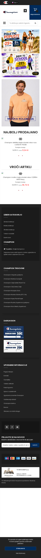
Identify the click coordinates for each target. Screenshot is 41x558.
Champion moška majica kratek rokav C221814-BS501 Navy (20, 178)
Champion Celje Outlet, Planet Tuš (14, 283)
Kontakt (6, 376)
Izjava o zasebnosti (10, 391)
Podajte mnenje (20, 147)
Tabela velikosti (9, 384)
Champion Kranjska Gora (12, 291)
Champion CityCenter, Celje (12, 287)
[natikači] (20, 65)
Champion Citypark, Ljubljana (13, 275)
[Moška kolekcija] (20, 102)
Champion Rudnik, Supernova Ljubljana (16, 302)
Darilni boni (7, 237)
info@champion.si (18, 249)
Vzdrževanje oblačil (10, 399)
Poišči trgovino (8, 387)
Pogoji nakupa (8, 372)
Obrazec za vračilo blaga (12, 411)
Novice (6, 407)
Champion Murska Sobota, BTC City (15, 294)
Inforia (4, 483)
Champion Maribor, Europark (13, 279)
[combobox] (23, 23)
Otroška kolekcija (9, 230)
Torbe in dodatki (9, 234)
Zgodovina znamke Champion (14, 395)
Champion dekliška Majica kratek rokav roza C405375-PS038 (20, 144)
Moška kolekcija (9, 226)
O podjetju (7, 380)
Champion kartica (10, 403)
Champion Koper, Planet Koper (13, 298)
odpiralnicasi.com (18, 254)
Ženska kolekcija (9, 222)
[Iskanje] (35, 23)
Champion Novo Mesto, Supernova (15, 306)
